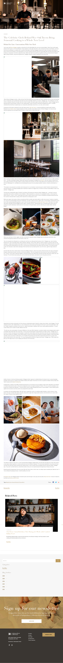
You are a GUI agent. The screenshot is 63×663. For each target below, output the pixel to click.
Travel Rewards (31, 640)
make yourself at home (14, 477)
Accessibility (31, 638)
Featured (13, 482)
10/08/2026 (8, 529)
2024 (3, 581)
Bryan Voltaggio (14, 47)
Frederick (16, 482)
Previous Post (7, 488)
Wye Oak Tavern (33, 107)
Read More (8, 541)
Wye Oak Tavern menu (43, 202)
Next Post (57, 488)
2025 (3, 578)
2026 (3, 576)
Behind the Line (8, 482)
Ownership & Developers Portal (14, 641)
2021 (3, 589)
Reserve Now (48, 634)
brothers (42, 180)
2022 (3, 586)
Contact (30, 633)
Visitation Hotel (13, 108)
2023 (3, 584)
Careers (30, 635)
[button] (62, 524)
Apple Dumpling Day (17, 381)
